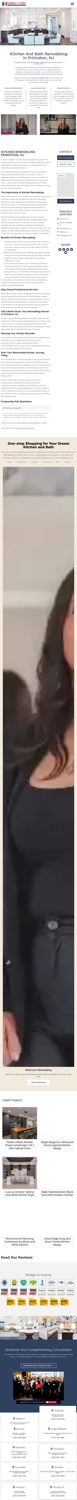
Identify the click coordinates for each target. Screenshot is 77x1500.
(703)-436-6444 (19, 1437)
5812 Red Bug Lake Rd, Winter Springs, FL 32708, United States (58, 1472)
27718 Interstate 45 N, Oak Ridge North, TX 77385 (58, 1492)
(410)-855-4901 (58, 1457)
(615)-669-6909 (19, 1457)
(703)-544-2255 (58, 1419)
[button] (72, 4)
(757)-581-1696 (57, 1437)
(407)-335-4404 (58, 1476)
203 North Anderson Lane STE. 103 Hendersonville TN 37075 (19, 1453)
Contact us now (44, 78)
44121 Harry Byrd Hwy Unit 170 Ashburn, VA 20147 (19, 1423)
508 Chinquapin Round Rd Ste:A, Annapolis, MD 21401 (57, 1453)
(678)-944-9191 (19, 1495)
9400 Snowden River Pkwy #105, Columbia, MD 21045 (19, 1472)
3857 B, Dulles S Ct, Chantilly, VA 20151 (58, 1415)
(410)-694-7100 (19, 1476)
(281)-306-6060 (58, 1495)
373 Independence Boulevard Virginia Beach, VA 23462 (57, 1433)
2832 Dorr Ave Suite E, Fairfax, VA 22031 (19, 1433)
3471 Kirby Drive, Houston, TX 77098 (19, 1492)
